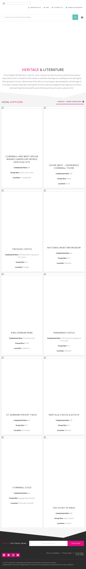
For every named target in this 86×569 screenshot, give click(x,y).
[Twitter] (9, 555)
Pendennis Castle (64, 333)
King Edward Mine (22, 333)
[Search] (75, 17)
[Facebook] (4, 555)
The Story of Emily (64, 508)
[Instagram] (13, 555)
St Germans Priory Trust (21, 415)
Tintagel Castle (22, 249)
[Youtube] (18, 555)
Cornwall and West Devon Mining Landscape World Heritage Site (21, 159)
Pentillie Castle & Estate (64, 415)
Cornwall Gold (21, 487)
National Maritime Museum (64, 247)
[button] (82, 17)
